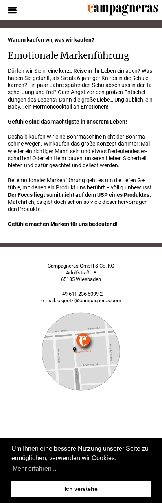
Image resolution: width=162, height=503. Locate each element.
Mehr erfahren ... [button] (35, 468)
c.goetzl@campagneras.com (89, 300)
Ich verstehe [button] (81, 489)
